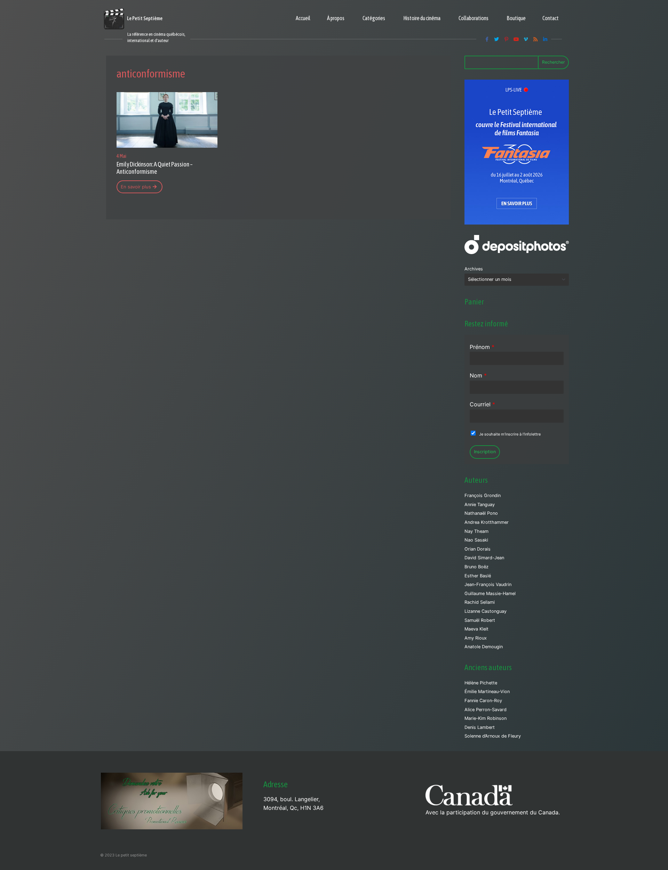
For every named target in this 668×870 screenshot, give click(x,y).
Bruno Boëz (476, 566)
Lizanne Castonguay (485, 611)
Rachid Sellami (479, 602)
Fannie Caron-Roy (483, 700)
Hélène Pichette (480, 682)
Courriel (482, 404)
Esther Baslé (477, 575)
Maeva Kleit (476, 629)
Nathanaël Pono (481, 513)
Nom (478, 375)
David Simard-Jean (484, 557)
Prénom (482, 346)
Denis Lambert (479, 727)
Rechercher (553, 62)
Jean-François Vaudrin (487, 584)
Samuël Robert (479, 620)
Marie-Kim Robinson (485, 718)
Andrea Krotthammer (486, 522)
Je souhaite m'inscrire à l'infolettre (510, 434)
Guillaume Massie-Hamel (490, 593)
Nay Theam (476, 531)
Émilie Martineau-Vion (487, 691)
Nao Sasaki (476, 540)
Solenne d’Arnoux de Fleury (492, 736)
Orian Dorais (477, 549)
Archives (473, 268)
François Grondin (482, 495)
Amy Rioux (475, 638)
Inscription (485, 451)
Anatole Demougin (483, 646)
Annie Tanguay (479, 504)
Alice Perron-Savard (485, 709)
